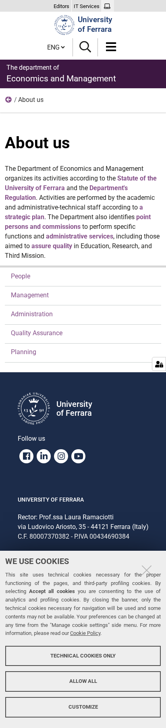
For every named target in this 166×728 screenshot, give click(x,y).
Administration (32, 314)
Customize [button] (83, 707)
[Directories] (108, 6)
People (20, 276)
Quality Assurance (36, 333)
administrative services (79, 236)
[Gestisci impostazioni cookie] (159, 364)
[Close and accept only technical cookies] (146, 570)
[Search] (85, 47)
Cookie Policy (85, 633)
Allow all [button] (83, 681)
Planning (23, 352)
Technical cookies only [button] (83, 656)
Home (9, 101)
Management (30, 295)
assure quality (51, 246)
